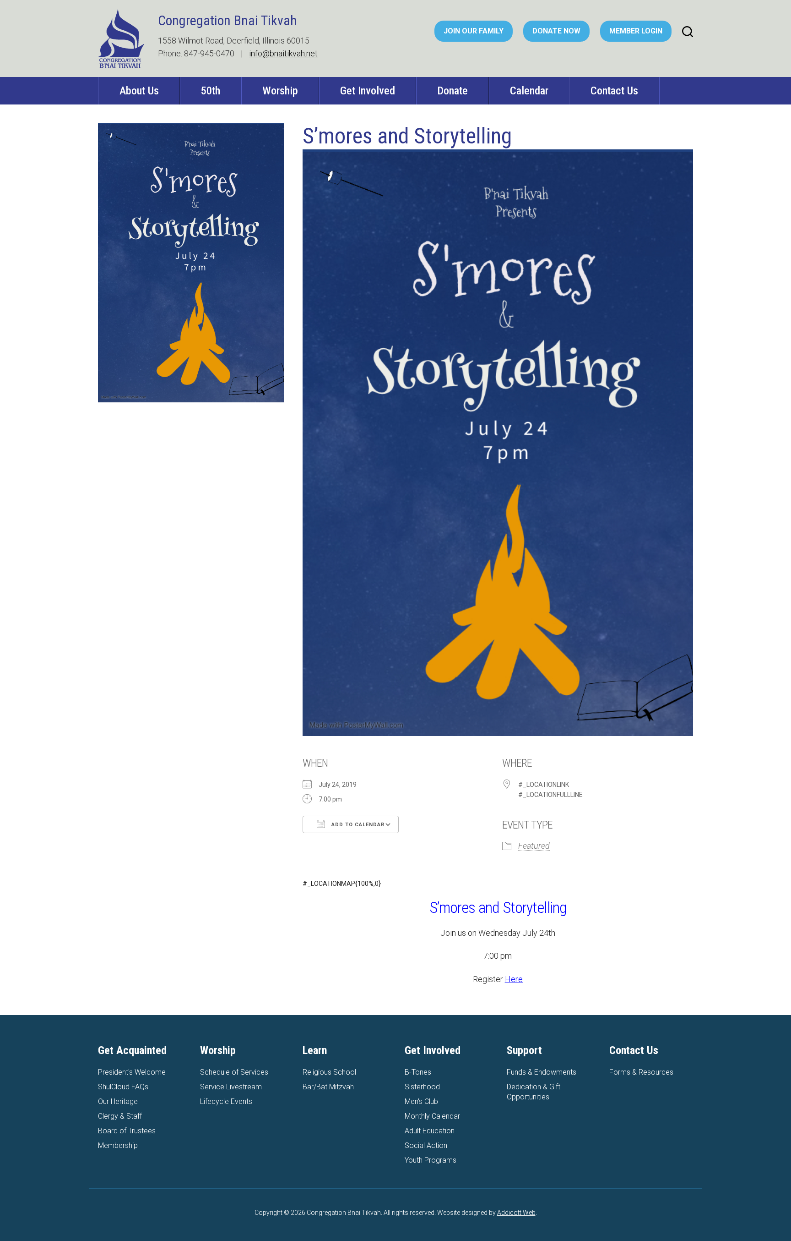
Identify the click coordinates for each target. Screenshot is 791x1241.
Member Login (635, 31)
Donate (452, 90)
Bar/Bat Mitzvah (328, 1086)
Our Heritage (118, 1101)
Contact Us (614, 90)
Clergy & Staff (120, 1116)
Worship (280, 90)
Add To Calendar (357, 825)
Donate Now (556, 31)
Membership (118, 1145)
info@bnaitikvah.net (283, 53)
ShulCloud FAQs (123, 1086)
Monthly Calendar (432, 1116)
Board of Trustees (127, 1130)
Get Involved (367, 90)
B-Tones (418, 1072)
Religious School (329, 1072)
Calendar (529, 90)
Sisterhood (422, 1086)
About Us (139, 90)
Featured (534, 846)
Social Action (426, 1145)
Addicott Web (516, 1212)
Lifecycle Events (226, 1101)
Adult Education (430, 1130)
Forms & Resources (641, 1072)
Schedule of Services (234, 1072)
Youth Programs (430, 1160)
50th (210, 90)
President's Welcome (132, 1072)
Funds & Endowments (541, 1072)
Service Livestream (231, 1086)
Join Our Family (474, 31)
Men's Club (421, 1101)
